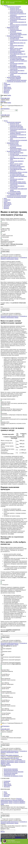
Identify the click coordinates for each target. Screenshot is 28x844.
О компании (7, 84)
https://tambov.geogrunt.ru (12, 755)
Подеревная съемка (15, 76)
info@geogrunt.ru (5, 108)
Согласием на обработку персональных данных (14, 258)
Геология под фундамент (16, 12)
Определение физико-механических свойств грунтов (18, 33)
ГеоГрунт (3, 101)
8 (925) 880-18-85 (5, 98)
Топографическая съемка (16, 37)
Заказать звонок (5, 99)
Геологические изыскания (14, 6)
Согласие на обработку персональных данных (13, 761)
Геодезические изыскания (14, 35)
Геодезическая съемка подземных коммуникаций (17, 58)
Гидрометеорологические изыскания (16, 80)
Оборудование (7, 88)
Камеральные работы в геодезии (18, 56)
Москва (3, 831)
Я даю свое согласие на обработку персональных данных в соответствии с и (14, 256)
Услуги (5, 5)
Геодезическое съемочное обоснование (16, 64)
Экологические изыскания (14, 77)
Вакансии (6, 91)
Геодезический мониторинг (17, 51)
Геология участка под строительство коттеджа (16, 10)
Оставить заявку (5, 251)
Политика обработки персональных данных (11, 760)
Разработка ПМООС (15, 78)
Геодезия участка (14, 38)
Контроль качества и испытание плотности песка (18, 25)
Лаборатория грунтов (12, 27)
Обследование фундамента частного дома (17, 71)
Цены (5, 83)
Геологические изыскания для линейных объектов (18, 17)
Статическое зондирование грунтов (16, 81)
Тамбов (9, 95)
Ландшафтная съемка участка (18, 66)
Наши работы (7, 87)
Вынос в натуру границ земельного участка (16, 49)
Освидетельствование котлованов (16, 31)
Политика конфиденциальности (11, 799)
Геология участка (14, 8)
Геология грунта (14, 29)
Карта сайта (7, 794)
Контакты (6, 92)
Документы (7, 90)
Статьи (5, 85)
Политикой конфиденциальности (9, 257)
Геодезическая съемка (15, 52)
